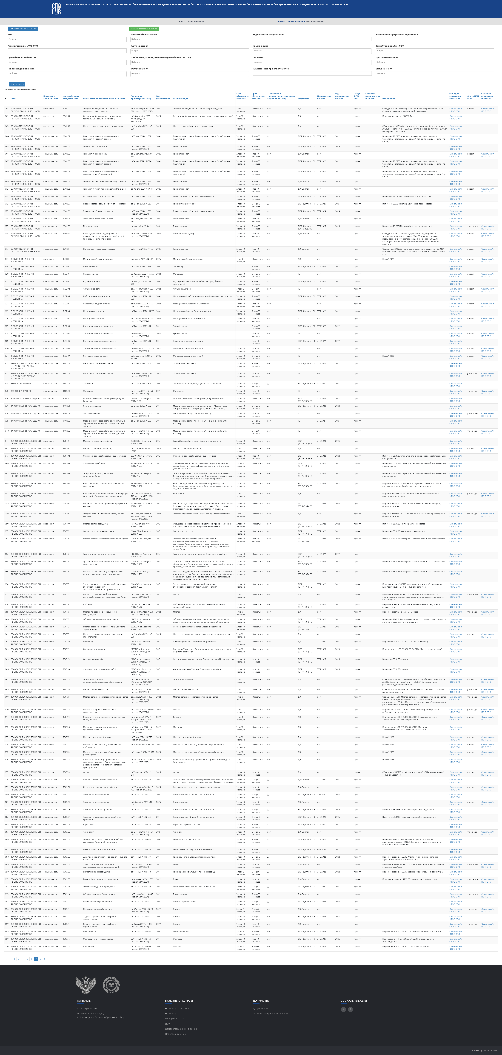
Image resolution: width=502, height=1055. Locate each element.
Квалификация (260, 46)
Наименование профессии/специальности (397, 34)
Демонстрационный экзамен (181, 1029)
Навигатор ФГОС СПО (104, 4)
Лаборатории (75, 4)
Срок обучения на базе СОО (22, 57)
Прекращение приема (387, 57)
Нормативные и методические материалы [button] (162, 4)
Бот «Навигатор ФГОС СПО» (23, 29)
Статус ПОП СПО (384, 69)
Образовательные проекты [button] (228, 4)
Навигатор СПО (173, 1013)
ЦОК (167, 1024)
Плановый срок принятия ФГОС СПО (271, 69)
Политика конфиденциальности (270, 1013)
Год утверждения (139, 46)
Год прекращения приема (21, 69)
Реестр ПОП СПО (174, 1018)
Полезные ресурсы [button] (260, 4)
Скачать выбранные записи (144, 29)
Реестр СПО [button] (125, 4)
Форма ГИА (258, 57)
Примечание (388, 99)
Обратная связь (195, 21)
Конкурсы (341, 4)
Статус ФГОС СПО (139, 69)
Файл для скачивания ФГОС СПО (455, 96)
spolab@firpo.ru (315, 21)
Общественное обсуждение (293, 4)
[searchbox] (67, 39)
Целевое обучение (175, 1034)
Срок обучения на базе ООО (390, 46)
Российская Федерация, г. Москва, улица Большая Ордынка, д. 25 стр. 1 (102, 1015)
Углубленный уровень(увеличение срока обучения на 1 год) (160, 57)
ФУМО (87, 4)
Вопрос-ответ (201, 4)
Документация (261, 1008)
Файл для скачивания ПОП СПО (487, 96)
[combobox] (67, 39)
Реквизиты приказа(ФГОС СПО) (23, 46)
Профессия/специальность (143, 34)
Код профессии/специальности (268, 34)
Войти (181, 21)
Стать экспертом (323, 4)
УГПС (10, 34)
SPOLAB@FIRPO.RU (87, 1008)
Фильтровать (17, 84)
